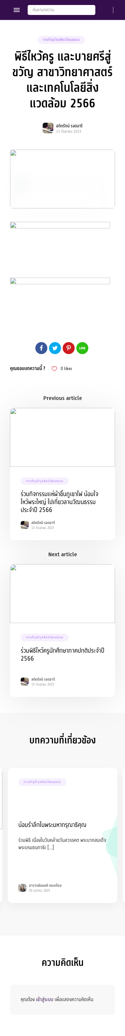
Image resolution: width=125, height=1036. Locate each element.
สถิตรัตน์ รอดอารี (69, 126)
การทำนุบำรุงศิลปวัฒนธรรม (61, 40)
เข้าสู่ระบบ (44, 999)
